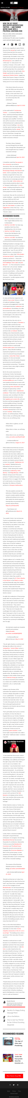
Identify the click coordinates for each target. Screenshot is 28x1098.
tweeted (9, 411)
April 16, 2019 (20, 157)
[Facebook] (8, 44)
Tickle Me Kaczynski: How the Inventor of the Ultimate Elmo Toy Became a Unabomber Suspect (19, 1060)
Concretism (6, 846)
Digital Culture (5, 7)
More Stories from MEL (14, 1076)
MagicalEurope (14, 472)
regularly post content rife (12, 399)
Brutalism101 (18, 844)
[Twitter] (4, 44)
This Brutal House (16, 846)
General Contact (14, 1093)
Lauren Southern (13, 730)
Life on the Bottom (13, 1016)
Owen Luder (14, 262)
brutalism (21, 322)
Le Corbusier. (14, 331)
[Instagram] (23, 44)
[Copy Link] (19, 44)
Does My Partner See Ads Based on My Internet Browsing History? (13, 233)
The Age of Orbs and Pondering (19, 1043)
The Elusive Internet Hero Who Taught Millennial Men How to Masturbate (13, 221)
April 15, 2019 (21, 105)
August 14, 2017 (20, 442)
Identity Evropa (11, 677)
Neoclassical (18, 170)
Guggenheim (6, 207)
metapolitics (6, 648)
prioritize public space (8, 347)
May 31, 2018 (19, 639)
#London (12, 631)
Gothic (4, 172)
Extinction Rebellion (16, 850)
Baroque (12, 170)
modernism (18, 306)
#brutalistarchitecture (8, 840)
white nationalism (15, 386)
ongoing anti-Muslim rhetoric (10, 75)
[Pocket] (16, 44)
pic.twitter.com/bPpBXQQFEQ (14, 633)
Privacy (14, 1091)
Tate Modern (11, 205)
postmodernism (7, 308)
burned (13, 50)
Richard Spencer (7, 60)
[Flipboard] (12, 44)
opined (18, 129)
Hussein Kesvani (14, 7)
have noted (11, 300)
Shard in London (18, 580)
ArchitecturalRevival (8, 380)
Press (19, 1091)
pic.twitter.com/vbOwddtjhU (17, 868)
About (8, 1091)
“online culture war (17, 181)
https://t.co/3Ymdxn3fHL (12, 505)
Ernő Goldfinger (7, 262)
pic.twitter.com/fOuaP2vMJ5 (17, 437)
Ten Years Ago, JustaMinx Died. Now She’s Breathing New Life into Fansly (14, 227)
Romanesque (6, 170)
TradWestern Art (19, 462)
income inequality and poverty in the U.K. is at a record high (13, 931)
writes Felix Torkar (14, 356)
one (18, 125)
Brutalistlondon (7, 887)
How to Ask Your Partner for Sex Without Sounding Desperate (15, 1022)
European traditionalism (16, 485)
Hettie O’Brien (15, 648)
